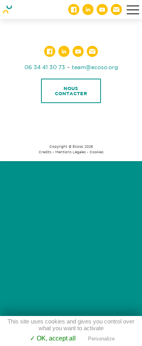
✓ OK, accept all (53, 338)
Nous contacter (71, 91)
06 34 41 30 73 (44, 67)
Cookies (96, 152)
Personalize (101, 339)
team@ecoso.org (95, 67)
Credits (45, 152)
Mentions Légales (70, 152)
